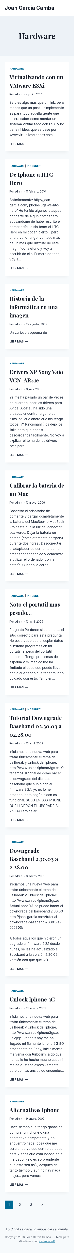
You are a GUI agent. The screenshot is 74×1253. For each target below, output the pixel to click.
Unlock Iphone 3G (32, 999)
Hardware (16, 68)
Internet (34, 165)
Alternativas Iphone (34, 1110)
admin (18, 94)
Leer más (18, 144)
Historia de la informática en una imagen (33, 307)
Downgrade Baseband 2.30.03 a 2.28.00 (33, 859)
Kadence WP (47, 1241)
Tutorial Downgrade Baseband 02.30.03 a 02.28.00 (35, 726)
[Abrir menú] (65, 8)
